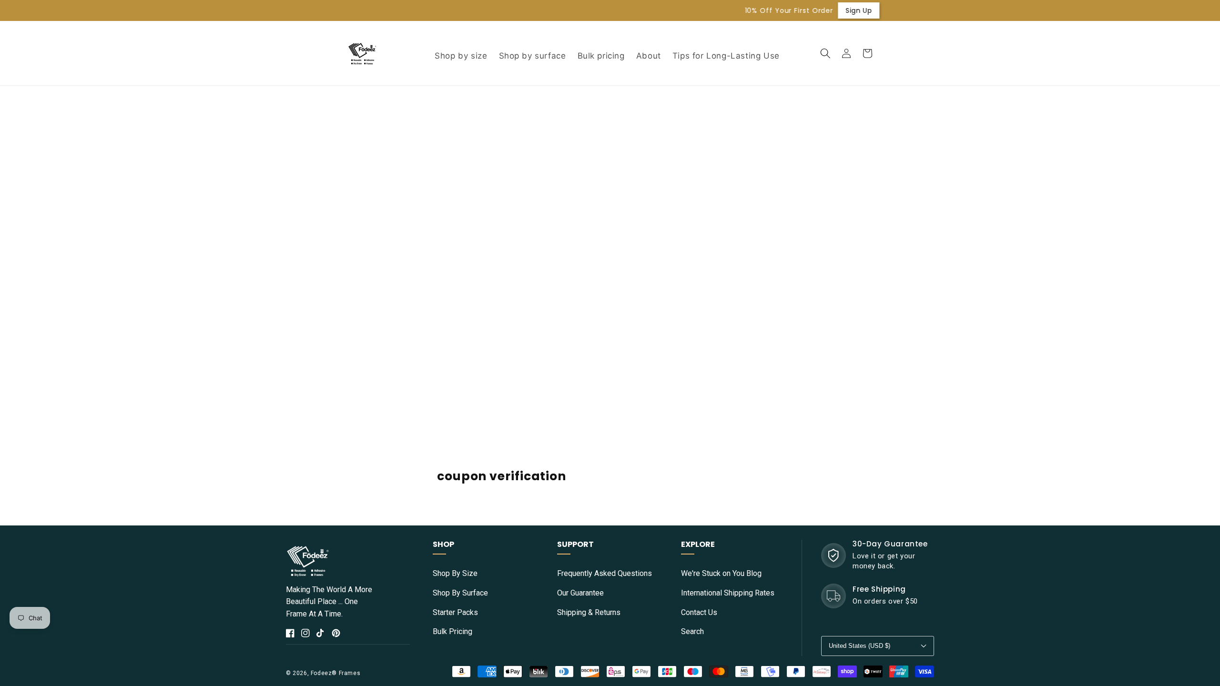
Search (692, 631)
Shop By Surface (460, 592)
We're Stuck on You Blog (721, 573)
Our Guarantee (580, 592)
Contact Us (699, 612)
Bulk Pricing (452, 631)
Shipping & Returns (588, 612)
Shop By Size (455, 573)
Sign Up (782, 10)
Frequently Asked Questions (604, 573)
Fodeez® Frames (335, 673)
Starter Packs (455, 612)
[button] (825, 53)
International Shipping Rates (727, 592)
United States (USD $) (859, 645)
